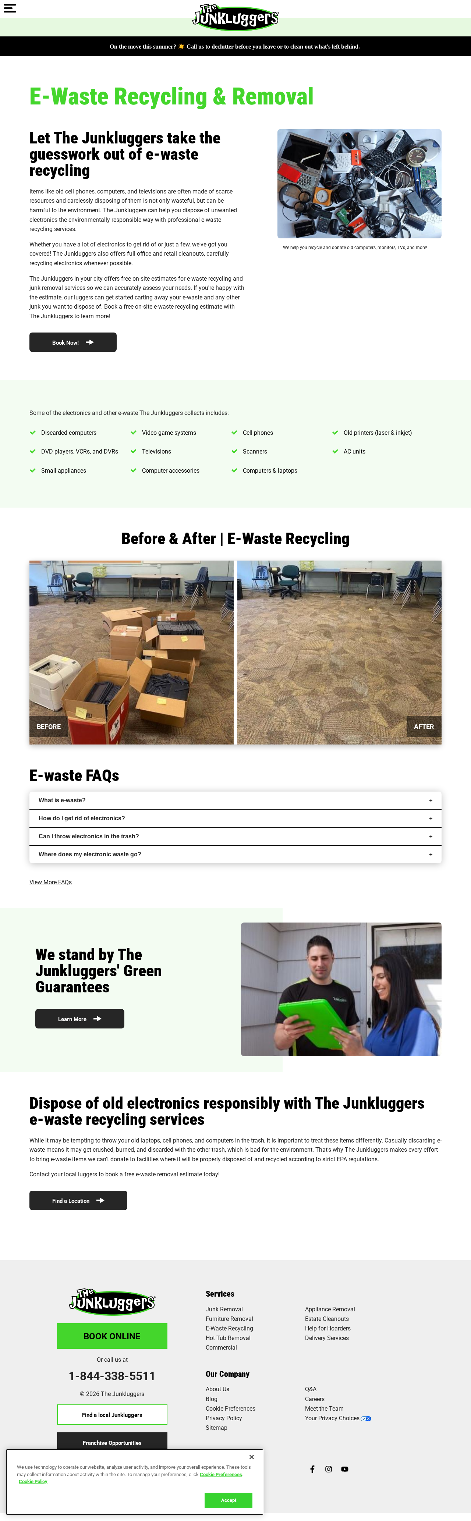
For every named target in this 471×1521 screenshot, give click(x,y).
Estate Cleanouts (327, 1318)
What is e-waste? (62, 800)
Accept (228, 1499)
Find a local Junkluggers (112, 1414)
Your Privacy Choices (332, 1417)
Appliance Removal (330, 1308)
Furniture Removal (229, 1318)
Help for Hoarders (328, 1328)
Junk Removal (224, 1308)
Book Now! (66, 342)
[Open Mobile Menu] (10, 9)
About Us (217, 1388)
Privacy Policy (224, 1417)
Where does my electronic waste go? (90, 854)
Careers (315, 1398)
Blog (211, 1398)
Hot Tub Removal (228, 1337)
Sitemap (216, 1427)
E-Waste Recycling (229, 1328)
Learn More (73, 1019)
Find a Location (71, 1200)
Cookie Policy (33, 1481)
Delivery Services (327, 1337)
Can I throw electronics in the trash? (89, 836)
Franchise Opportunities (112, 1442)
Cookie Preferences (221, 1474)
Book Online (112, 1336)
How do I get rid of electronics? (82, 818)
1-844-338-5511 (112, 1376)
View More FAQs (50, 882)
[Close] (252, 1457)
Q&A (310, 1388)
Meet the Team (324, 1408)
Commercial (221, 1347)
